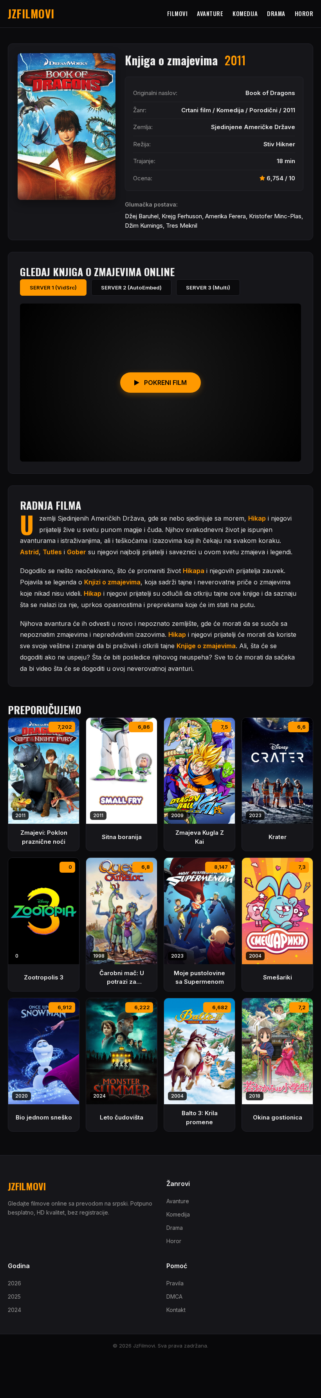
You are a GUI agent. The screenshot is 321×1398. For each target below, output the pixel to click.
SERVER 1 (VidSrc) (53, 287)
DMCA (174, 1296)
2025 (14, 1296)
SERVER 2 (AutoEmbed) (131, 287)
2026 (14, 1283)
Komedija (245, 13)
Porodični (263, 110)
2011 (289, 110)
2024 (14, 1309)
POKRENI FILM (164, 382)
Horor (304, 13)
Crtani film (196, 110)
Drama (276, 13)
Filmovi (177, 13)
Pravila (175, 1283)
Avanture (210, 13)
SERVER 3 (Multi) (208, 287)
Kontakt (176, 1309)
